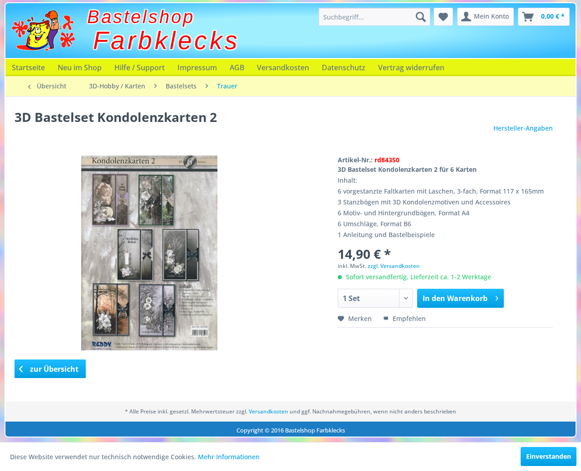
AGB (237, 68)
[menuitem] (374, 17)
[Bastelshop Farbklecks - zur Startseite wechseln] (43, 30)
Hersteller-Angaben (523, 128)
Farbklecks (166, 40)
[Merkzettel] (443, 17)
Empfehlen (408, 318)
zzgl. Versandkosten (394, 266)
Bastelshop (141, 17)
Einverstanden (548, 456)
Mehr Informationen (229, 456)
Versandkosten (283, 68)
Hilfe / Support (139, 68)
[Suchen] (420, 17)
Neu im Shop (80, 68)
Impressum (197, 68)
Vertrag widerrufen (411, 68)
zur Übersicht (53, 369)
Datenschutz (343, 68)
